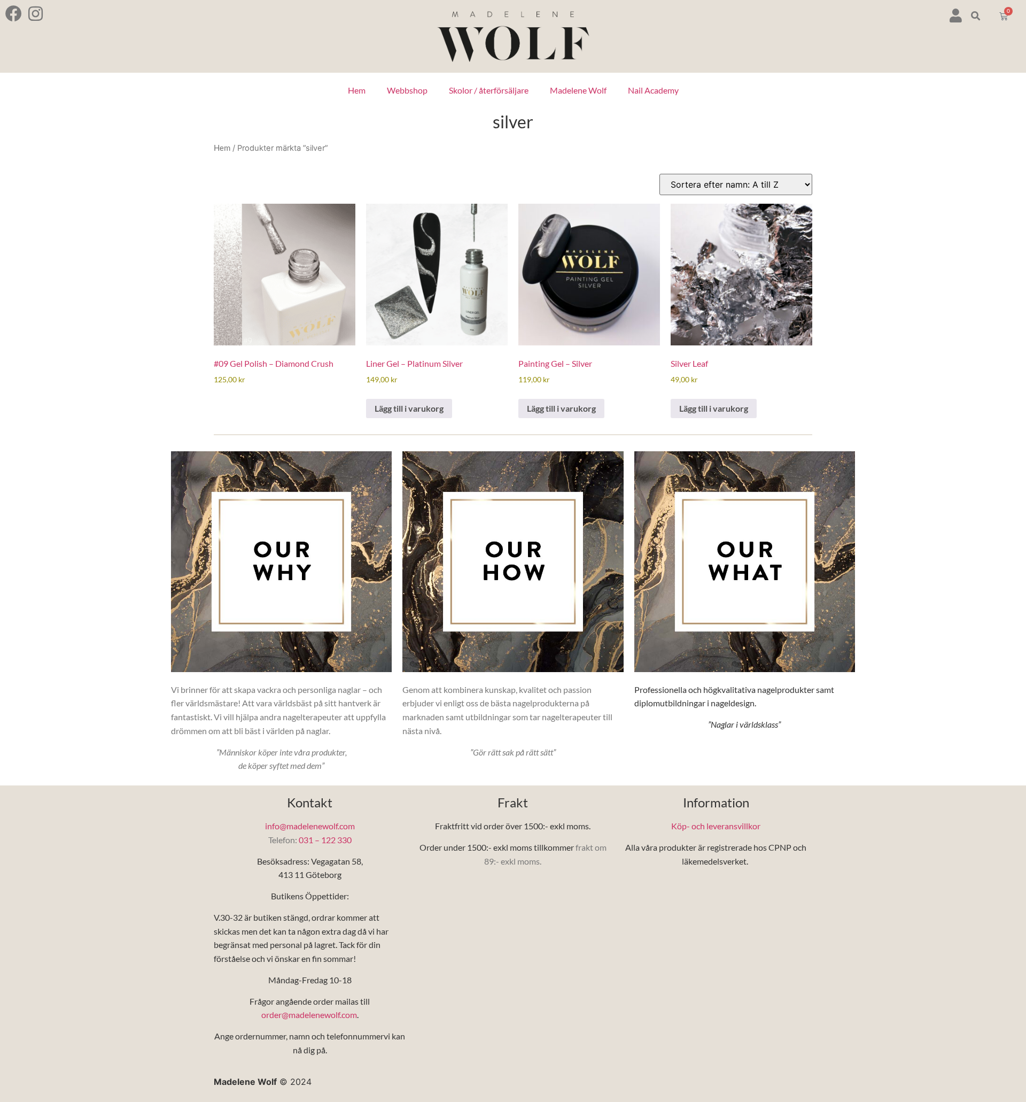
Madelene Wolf (578, 90)
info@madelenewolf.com (310, 826)
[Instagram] (35, 13)
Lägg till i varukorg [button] (409, 408)
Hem (357, 90)
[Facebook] (13, 13)
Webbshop (407, 90)
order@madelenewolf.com (309, 1014)
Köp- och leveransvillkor (715, 826)
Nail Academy (653, 90)
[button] (976, 16)
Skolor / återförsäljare (488, 90)
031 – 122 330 (325, 840)
